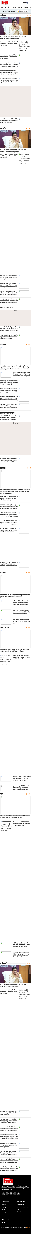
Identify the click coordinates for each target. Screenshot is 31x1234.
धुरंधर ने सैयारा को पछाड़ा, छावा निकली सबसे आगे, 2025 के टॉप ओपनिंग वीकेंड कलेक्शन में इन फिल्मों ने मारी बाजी (21, 612)
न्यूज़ (4, 1207)
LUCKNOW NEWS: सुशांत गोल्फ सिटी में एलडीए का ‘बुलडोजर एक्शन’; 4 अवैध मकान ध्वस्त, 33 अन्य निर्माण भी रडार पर (8, 530)
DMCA (18, 1209)
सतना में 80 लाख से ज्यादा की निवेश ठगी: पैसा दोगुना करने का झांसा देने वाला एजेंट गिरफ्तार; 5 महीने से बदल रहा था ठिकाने (9, 120)
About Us (4, 1222)
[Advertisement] (15, 101)
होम (2, 7)
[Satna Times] (4, 3)
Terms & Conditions (22, 1207)
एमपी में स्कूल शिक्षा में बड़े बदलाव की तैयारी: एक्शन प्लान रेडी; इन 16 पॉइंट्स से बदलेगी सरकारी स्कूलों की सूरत (8, 56)
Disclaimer (20, 1212)
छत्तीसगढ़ (20, 7)
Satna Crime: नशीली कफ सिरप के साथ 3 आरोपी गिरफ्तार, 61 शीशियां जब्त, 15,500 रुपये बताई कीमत (9, 43)
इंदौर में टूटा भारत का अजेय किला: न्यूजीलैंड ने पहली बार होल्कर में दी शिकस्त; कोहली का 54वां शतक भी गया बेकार (15, 816)
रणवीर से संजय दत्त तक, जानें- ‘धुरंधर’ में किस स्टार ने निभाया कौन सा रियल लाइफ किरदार (21, 621)
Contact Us (12, 1222)
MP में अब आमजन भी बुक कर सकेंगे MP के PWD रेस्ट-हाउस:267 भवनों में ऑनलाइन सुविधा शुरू (13, 37)
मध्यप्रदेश (14, 7)
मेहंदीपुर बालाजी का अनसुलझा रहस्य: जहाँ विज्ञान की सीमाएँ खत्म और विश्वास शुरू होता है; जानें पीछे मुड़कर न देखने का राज (14, 650)
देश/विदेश (7, 7)
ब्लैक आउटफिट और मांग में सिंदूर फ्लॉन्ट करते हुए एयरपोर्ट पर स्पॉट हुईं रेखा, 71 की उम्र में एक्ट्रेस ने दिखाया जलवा (15, 595)
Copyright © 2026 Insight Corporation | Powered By (16, 1227)
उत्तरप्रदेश (26, 7)
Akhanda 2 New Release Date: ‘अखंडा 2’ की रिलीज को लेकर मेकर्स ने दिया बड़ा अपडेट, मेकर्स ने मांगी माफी (21, 602)
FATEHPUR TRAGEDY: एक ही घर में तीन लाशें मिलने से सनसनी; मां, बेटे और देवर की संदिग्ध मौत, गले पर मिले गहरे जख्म (9, 498)
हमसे (26, 3)
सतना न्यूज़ (4, 1204)
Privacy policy (20, 1204)
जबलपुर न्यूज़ (4, 1212)
